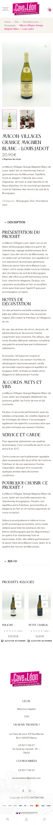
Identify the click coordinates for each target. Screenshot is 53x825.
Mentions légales (26, 708)
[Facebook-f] (23, 791)
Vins (17, 21)
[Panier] (44, 819)
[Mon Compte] (26, 819)
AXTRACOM (37, 797)
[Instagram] (30, 791)
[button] (45, 46)
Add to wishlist (18, 596)
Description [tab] (16, 222)
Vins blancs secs (31, 21)
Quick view (18, 604)
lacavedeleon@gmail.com (26, 778)
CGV (26, 716)
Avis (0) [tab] (12, 561)
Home (7, 21)
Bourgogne (10, 25)
